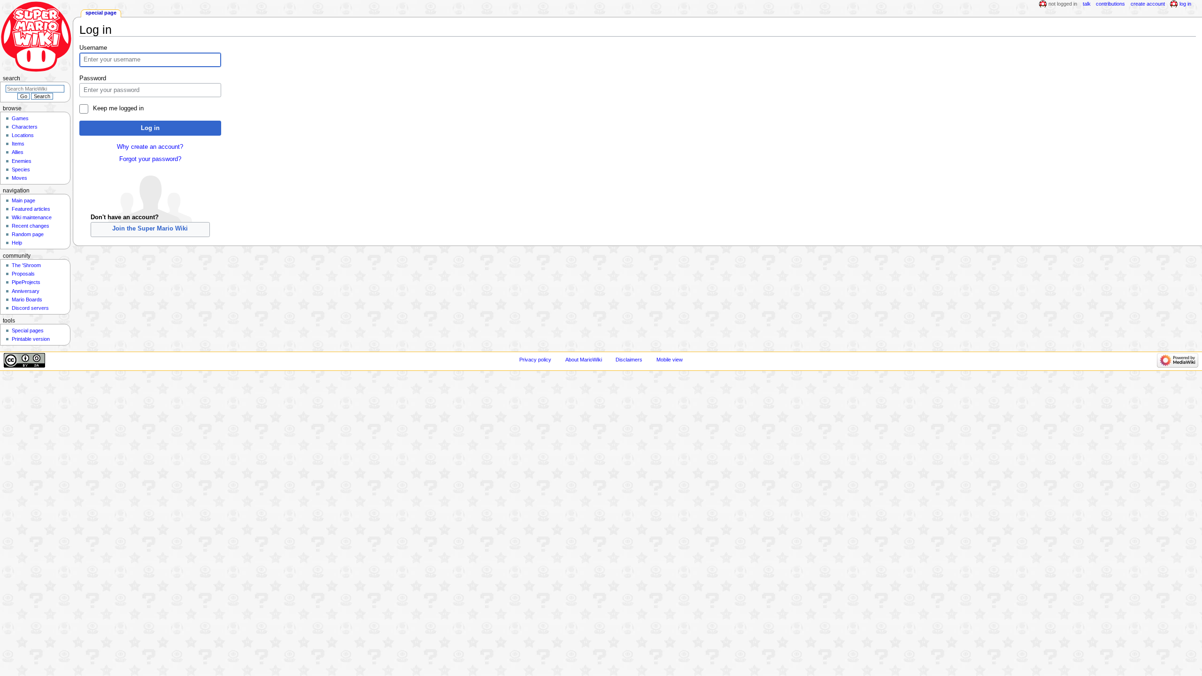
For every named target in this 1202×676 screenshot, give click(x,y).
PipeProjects (26, 282)
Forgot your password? (150, 159)
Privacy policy (535, 359)
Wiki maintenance (32, 217)
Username (93, 48)
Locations (23, 135)
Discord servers (30, 308)
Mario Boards (27, 299)
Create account (1148, 4)
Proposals (23, 274)
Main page (23, 200)
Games (20, 118)
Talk (1087, 4)
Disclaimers (629, 359)
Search (11, 78)
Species (21, 169)
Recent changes (30, 226)
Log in (150, 128)
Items (18, 143)
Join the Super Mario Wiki (150, 228)
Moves (19, 178)
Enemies (21, 161)
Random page (28, 234)
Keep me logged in (118, 108)
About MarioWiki (583, 359)
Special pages (28, 330)
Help (17, 243)
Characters (25, 127)
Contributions (1110, 4)
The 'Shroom (26, 265)
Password (92, 78)
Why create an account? (150, 147)
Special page (100, 12)
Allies (17, 152)
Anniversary (25, 291)
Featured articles (31, 209)
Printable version (31, 339)
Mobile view (669, 359)
